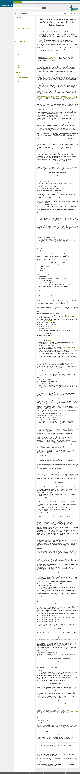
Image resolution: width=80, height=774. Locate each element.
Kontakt (19, 773)
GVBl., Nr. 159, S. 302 (49, 751)
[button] (77, 2)
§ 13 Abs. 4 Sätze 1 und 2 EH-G (66, 316)
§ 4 (17, 25)
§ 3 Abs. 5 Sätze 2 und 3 (71, 295)
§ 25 (18, 70)
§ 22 (18, 63)
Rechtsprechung (35, 2)
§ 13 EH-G (72, 225)
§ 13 (18, 45)
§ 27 (18, 79)
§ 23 (18, 65)
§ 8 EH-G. (75, 177)
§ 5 (17, 26)
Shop (68, 2)
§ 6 (17, 30)
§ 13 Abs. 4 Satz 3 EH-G (50, 320)
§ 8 (17, 34)
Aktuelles (73, 2)
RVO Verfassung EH (21, 13)
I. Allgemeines (18, 17)
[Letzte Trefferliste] (40, 8)
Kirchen (4, 773)
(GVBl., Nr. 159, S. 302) (65, 30)
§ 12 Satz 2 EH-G (60, 413)
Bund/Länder (11, 773)
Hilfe (54, 773)
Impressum (30, 773)
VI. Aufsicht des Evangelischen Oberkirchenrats (21, 73)
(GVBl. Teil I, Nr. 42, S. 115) (61, 28)
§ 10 (18, 37)
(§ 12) (61, 255)
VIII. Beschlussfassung (19, 83)
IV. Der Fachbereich (19, 56)
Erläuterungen (54, 2)
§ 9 (17, 36)
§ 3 (17, 23)
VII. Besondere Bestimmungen (21, 77)
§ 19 (18, 58)
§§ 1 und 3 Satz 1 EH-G (52, 58)
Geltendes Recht (17, 2)
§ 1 (17, 19)
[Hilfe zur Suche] (38, 8)
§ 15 (18, 48)
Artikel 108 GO (40, 711)
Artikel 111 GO (42, 717)
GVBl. (41, 2)
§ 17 (18, 52)
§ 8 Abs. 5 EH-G (58, 303)
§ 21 (18, 61)
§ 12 (18, 43)
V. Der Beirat (17, 67)
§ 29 (18, 85)
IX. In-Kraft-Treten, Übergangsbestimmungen (20, 87)
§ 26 (18, 75)
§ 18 (18, 54)
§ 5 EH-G (49, 340)
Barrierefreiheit (48, 773)
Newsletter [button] (24, 773)
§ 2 (17, 21)
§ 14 (18, 47)
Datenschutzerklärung (39, 773)
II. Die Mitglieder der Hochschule (22, 28)
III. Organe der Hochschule (20, 41)
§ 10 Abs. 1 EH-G (71, 347)
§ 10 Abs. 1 (52, 395)
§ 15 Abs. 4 (60, 322)
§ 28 (18, 81)
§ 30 (18, 89)
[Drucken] (77, 13)
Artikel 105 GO (40, 720)
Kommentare (46, 2)
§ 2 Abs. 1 (59, 194)
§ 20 (18, 59)
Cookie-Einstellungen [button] (60, 773)
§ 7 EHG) (72, 666)
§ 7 (17, 32)
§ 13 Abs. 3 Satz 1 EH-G (64, 330)
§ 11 (18, 39)
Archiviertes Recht (26, 2)
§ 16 (18, 50)
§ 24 (18, 69)
